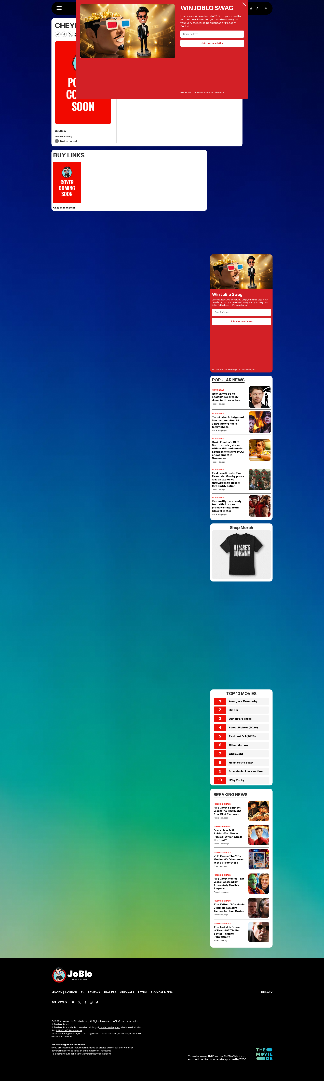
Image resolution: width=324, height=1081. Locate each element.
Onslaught (236, 753)
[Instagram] (251, 8)
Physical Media (162, 992)
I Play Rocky (236, 780)
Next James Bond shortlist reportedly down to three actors (226, 397)
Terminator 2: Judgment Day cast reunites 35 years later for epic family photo (228, 421)
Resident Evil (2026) (242, 736)
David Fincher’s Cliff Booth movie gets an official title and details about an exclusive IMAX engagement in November (228, 450)
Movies (56, 992)
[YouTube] (73, 1002)
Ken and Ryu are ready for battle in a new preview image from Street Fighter (226, 506)
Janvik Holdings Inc (109, 1027)
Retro (142, 992)
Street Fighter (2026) (243, 727)
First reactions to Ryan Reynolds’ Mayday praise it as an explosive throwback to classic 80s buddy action (228, 480)
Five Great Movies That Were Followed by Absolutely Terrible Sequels (229, 883)
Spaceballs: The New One (246, 771)
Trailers (109, 992)
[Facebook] (85, 1002)
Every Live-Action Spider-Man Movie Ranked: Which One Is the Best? (228, 835)
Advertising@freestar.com (96, 1053)
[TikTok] (257, 8)
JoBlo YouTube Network (69, 1030)
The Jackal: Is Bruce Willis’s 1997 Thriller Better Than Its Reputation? (227, 931)
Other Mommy (238, 745)
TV (82, 992)
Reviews (94, 992)
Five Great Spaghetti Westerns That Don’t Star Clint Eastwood (227, 811)
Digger (233, 710)
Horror (71, 992)
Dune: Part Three (240, 718)
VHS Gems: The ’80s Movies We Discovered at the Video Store (229, 859)
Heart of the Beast (241, 762)
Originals (127, 992)
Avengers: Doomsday (243, 701)
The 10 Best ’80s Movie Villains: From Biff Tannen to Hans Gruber (229, 907)
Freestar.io (105, 1050)
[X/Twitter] (79, 1002)
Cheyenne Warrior (64, 207)
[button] (59, 8)
